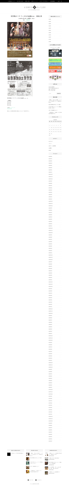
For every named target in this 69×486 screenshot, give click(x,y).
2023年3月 (50, 248)
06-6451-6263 (9, 108)
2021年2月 (50, 304)
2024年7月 (50, 212)
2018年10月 (50, 367)
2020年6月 (50, 322)
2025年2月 (50, 196)
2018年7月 (50, 373)
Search (59, 93)
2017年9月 (50, 396)
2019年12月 (50, 335)
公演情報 (50, 148)
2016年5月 (50, 432)
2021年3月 (50, 302)
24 (51, 131)
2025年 (50, 21)
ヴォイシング (13, 107)
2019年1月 (50, 360)
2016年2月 (50, 438)
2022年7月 (50, 266)
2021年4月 (50, 299)
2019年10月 (50, 340)
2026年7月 (50, 158)
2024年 (50, 23)
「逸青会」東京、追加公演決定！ (54, 458)
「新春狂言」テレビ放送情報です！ (54, 471)
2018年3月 (50, 382)
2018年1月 (50, 387)
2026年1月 (50, 172)
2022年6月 (50, 268)
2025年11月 (50, 176)
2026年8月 (50, 156)
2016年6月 (50, 429)
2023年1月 (50, 252)
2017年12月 (50, 389)
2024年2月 (50, 223)
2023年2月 (50, 250)
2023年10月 (50, 232)
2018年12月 (50, 362)
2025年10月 (50, 178)
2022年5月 (50, 270)
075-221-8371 (53, 89)
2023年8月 (50, 237)
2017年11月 (50, 391)
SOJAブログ (51, 141)
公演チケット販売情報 (52, 145)
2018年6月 (50, 376)
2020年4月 (50, 326)
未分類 (50, 150)
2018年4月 (50, 380)
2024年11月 (50, 203)
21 (58, 129)
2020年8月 (50, 317)
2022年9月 (50, 261)
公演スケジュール (34, 1)
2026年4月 (50, 165)
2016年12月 (50, 416)
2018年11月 (50, 364)
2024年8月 (50, 210)
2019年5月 (50, 351)
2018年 (50, 37)
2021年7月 (50, 293)
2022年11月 (50, 257)
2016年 (50, 41)
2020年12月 (50, 308)
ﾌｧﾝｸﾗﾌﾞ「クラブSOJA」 (44, 1)
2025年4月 (50, 192)
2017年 (50, 39)
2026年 (50, 19)
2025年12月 (50, 174)
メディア (50, 143)
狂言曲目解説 (52, 1)
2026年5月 (50, 163)
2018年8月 (50, 371)
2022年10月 (50, 259)
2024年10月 (50, 205)
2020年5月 (50, 324)
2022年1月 (50, 279)
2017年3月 (50, 409)
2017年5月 (50, 405)
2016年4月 (50, 434)
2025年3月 (50, 194)
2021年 (50, 30)
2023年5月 (50, 243)
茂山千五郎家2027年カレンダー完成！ (55, 104)
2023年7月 (50, 239)
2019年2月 (50, 358)
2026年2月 (50, 169)
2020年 (50, 32)
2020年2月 (50, 331)
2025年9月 (50, 181)
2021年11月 (50, 284)
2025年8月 (50, 183)
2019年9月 (50, 342)
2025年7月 (50, 185)
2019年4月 (50, 353)
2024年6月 (50, 214)
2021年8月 (50, 290)
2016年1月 (50, 441)
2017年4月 (50, 407)
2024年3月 (50, 221)
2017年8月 (50, 398)
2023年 (50, 25)
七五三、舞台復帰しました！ (53, 110)
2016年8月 (50, 425)
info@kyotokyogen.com (55, 88)
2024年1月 (50, 225)
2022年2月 (50, 277)
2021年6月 (50, 295)
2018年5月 (50, 378)
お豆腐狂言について (11, 1)
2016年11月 (50, 418)
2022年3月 (50, 275)
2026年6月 (50, 160)
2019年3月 (50, 355)
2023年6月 (50, 241)
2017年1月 (50, 414)
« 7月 (49, 135)
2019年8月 (50, 344)
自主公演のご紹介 (20, 1)
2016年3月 (50, 436)
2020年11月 (50, 311)
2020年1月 (50, 333)
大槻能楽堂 (28, 19)
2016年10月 (50, 420)
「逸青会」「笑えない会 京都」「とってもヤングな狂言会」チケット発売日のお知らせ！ (55, 101)
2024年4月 (50, 219)
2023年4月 (50, 246)
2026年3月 (50, 167)
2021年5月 (50, 297)
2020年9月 (50, 315)
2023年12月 (50, 228)
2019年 (50, 34)
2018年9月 (50, 369)
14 (58, 127)
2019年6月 (50, 349)
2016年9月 (50, 423)
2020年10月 (50, 313)
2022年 (50, 28)
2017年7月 (50, 400)
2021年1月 (50, 306)
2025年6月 (50, 187)
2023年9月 (50, 234)
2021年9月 (50, 288)
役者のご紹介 (27, 1)
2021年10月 (50, 286)
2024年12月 (50, 201)
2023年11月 (50, 230)
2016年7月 (50, 427)
